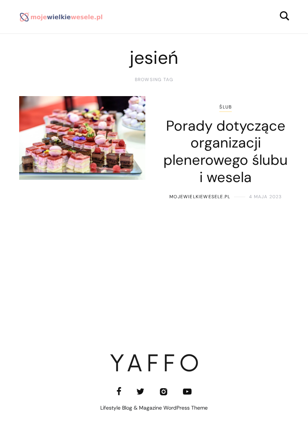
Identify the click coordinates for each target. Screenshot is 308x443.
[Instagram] (163, 391)
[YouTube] (187, 391)
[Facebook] (118, 391)
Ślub (225, 107)
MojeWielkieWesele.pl (199, 197)
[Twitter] (140, 391)
